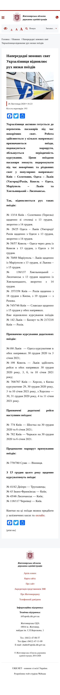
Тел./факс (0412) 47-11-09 (30, 641)
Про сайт (30, 583)
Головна (5, 39)
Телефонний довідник (30, 599)
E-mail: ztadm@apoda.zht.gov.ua (30, 644)
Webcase (42, 673)
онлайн (40, 515)
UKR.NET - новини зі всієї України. (30, 668)
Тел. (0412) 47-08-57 (30, 637)
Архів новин (30, 573)
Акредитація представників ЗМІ (30, 588)
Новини (16, 39)
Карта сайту (30, 578)
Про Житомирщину (30, 594)
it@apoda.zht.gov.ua (30, 616)
